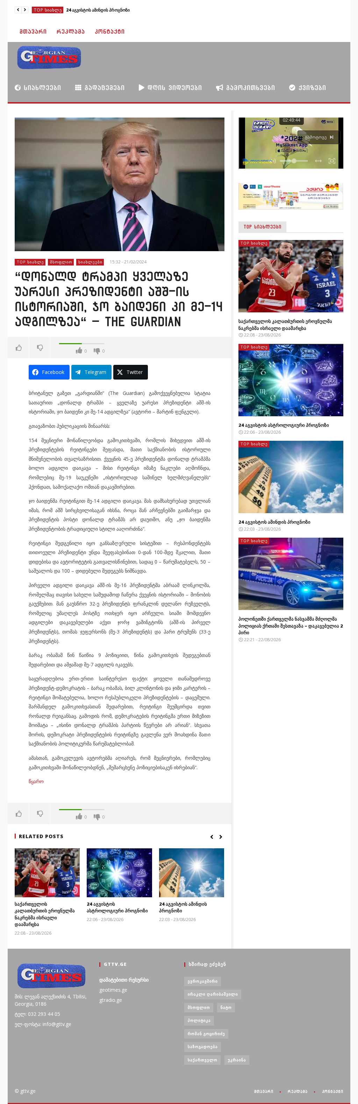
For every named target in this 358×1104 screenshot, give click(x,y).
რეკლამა (71, 31)
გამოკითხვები (249, 88)
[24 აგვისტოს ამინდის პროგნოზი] (191, 872)
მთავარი (33, 31)
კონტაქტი (110, 31)
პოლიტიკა (199, 1020)
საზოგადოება (203, 1046)
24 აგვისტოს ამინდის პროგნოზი (98, 10)
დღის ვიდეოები (173, 88)
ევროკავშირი (203, 981)
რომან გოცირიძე (206, 1033)
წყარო (36, 781)
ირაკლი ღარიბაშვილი (213, 994)
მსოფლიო (61, 261)
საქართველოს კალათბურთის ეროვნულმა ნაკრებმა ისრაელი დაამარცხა (45, 914)
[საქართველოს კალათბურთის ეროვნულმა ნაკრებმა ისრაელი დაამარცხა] (47, 872)
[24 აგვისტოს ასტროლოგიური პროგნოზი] (119, 872)
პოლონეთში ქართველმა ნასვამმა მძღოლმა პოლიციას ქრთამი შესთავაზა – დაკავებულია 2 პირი (290, 626)
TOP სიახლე (48, 10)
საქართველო (202, 1059)
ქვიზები (311, 88)
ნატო (226, 1007)
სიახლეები (41, 88)
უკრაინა (237, 1059)
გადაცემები (103, 88)
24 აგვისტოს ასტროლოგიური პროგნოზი (117, 907)
